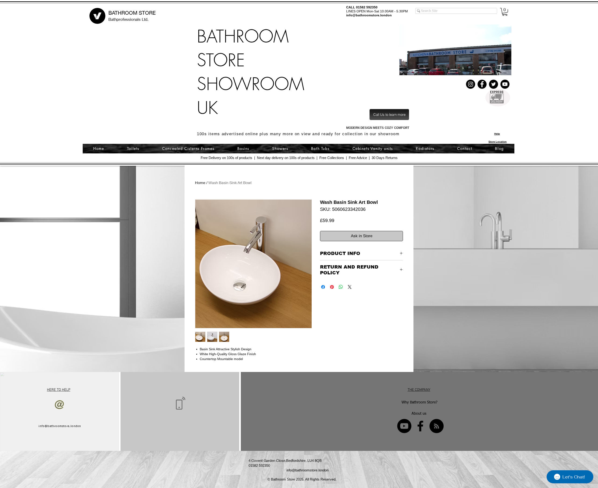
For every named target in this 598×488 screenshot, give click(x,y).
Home (200, 182)
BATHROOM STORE (132, 13)
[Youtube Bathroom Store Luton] (404, 426)
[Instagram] (470, 84)
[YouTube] (504, 84)
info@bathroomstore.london (369, 15)
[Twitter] (493, 84)
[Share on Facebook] (323, 287)
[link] (504, 12)
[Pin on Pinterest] (332, 287)
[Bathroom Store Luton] (436, 426)
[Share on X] (349, 287)
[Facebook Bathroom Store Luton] (420, 426)
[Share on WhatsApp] (341, 287)
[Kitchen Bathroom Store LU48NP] (455, 50)
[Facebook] (482, 84)
